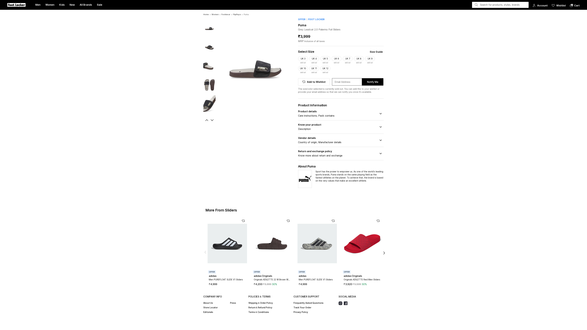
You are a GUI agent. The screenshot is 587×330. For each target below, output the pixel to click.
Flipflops (237, 14)
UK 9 (370, 58)
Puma (302, 25)
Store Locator (210, 307)
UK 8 (358, 58)
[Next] (212, 120)
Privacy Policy (301, 312)
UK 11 (314, 68)
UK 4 (314, 58)
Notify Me (372, 81)
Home (206, 14)
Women (215, 14)
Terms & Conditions (258, 312)
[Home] (16, 5)
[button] (575, 5)
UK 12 (325, 68)
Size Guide (376, 51)
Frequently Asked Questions (308, 303)
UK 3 (303, 58)
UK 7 (347, 58)
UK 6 (336, 58)
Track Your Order (302, 307)
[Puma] (305, 179)
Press (233, 303)
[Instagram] (341, 303)
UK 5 (325, 58)
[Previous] (206, 120)
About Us (208, 303)
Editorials (208, 312)
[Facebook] (346, 303)
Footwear (225, 14)
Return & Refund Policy (260, 307)
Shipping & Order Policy (260, 303)
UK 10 (303, 68)
